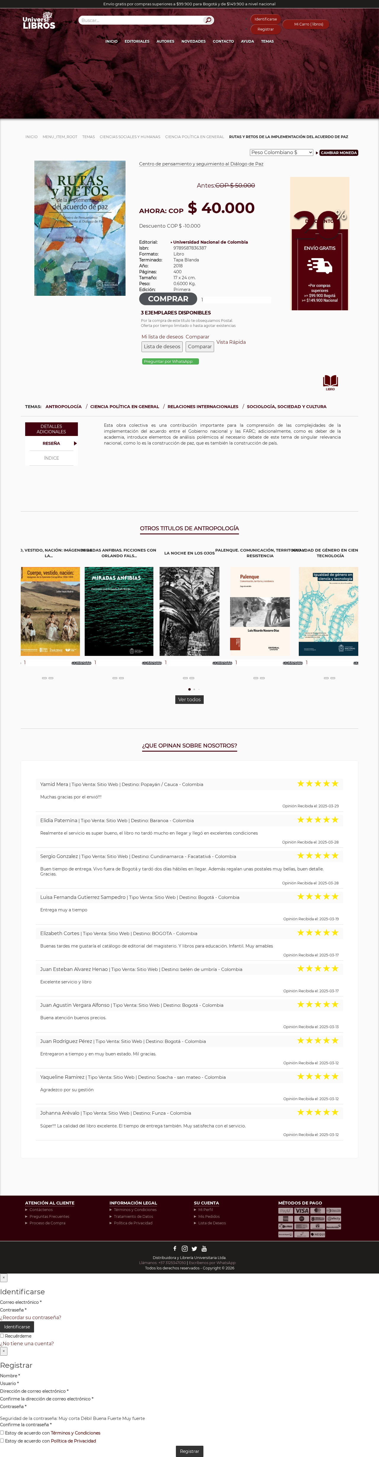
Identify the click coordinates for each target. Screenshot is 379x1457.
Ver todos (189, 699)
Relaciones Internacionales (203, 406)
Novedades (194, 41)
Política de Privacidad (133, 1223)
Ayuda (247, 41)
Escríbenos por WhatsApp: (213, 1263)
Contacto (223, 41)
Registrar (266, 29)
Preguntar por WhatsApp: (169, 361)
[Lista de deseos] (44, 678)
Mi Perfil (205, 1209)
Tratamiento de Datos (133, 1216)
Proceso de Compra (47, 1223)
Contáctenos (41, 1209)
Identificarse (266, 19)
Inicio (111, 41)
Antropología (64, 406)
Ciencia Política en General (124, 406)
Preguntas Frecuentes (49, 1216)
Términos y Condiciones (135, 1209)
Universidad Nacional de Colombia (210, 242)
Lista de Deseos (212, 1223)
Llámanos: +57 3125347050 (162, 1263)
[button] (189, 689)
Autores (165, 41)
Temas (267, 41)
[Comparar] (51, 678)
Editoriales (137, 41)
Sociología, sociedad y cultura (287, 406)
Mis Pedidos (209, 1216)
